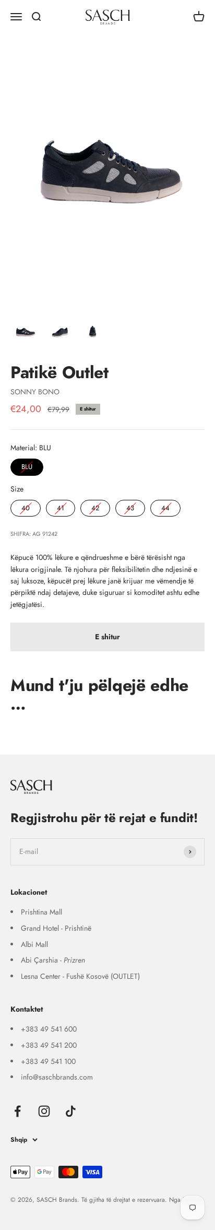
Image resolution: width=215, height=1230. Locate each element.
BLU (27, 465)
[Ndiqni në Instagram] (44, 1111)
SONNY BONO (34, 391)
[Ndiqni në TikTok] (71, 1111)
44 (165, 506)
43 (130, 506)
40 (25, 506)
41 (60, 506)
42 (95, 506)
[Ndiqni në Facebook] (17, 1111)
